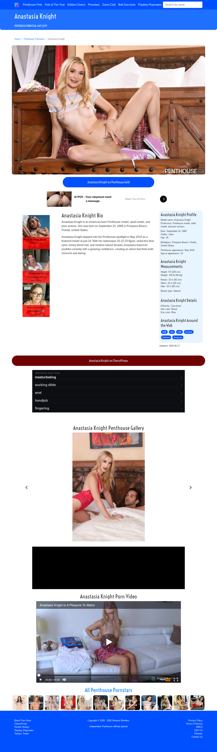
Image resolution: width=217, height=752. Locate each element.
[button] (26, 487)
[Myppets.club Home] (17, 4)
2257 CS (198, 730)
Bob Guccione (126, 4)
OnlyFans (166, 337)
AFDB (179, 332)
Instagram (178, 337)
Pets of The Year (55, 4)
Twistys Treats (21, 733)
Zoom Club (109, 4)
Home (17, 39)
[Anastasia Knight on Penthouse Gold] (108, 109)
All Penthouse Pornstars (108, 690)
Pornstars (94, 4)
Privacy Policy (195, 720)
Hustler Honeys (21, 727)
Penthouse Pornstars (34, 39)
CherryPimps (20, 723)
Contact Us (197, 737)
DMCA (199, 727)
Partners (198, 733)
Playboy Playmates (149, 4)
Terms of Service (194, 723)
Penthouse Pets (32, 4)
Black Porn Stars (22, 720)
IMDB (164, 332)
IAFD (172, 332)
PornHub (188, 332)
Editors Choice (76, 4)
